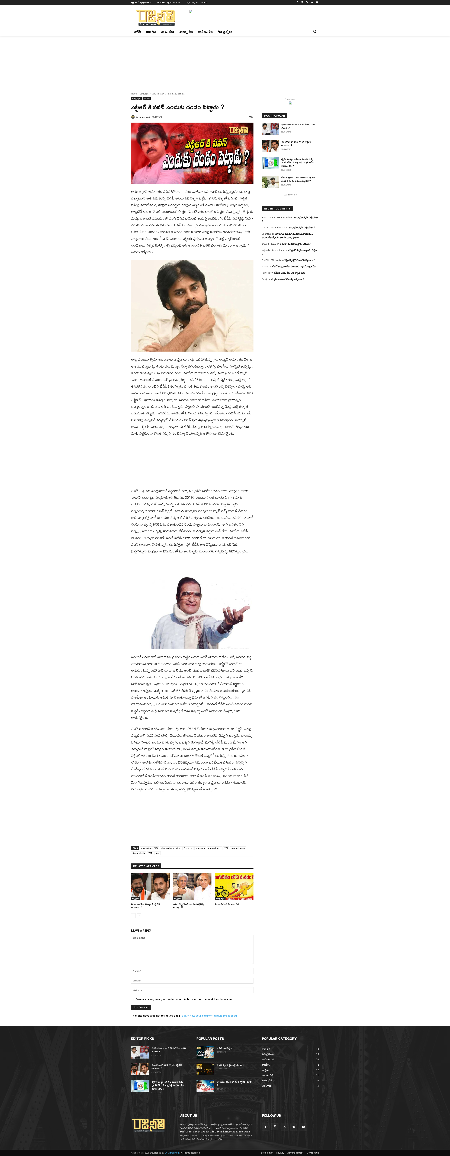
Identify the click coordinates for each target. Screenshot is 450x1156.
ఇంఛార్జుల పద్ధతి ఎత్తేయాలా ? (302, 227)
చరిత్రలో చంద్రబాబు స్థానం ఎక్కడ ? (295, 243)
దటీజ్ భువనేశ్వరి (224, 1048)
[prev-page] (133, 915)
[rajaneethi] (133, 117)
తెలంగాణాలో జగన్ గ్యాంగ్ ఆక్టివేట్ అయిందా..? (145, 905)
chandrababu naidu (170, 848)
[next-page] (139, 915)
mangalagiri (214, 848)
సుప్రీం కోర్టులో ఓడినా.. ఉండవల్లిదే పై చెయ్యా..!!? (188, 905)
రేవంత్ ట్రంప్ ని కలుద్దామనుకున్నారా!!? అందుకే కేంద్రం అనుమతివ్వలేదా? (299, 179)
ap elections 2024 (149, 848)
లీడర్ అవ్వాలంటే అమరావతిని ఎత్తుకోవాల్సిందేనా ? (294, 266)
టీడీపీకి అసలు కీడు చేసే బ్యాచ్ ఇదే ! (289, 272)
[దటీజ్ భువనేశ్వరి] (205, 1052)
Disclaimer (267, 1152)
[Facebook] (297, 3)
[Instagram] (302, 3)
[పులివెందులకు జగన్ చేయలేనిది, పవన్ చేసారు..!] (270, 129)
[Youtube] (317, 3)
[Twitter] (307, 3)
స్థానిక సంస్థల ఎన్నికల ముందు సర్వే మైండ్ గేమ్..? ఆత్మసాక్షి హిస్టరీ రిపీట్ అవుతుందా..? (297, 162)
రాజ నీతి (147, 98)
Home (134, 93)
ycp (157, 853)
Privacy (280, 1152)
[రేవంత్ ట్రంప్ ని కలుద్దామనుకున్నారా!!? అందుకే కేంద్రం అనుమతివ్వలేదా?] (270, 182)
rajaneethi (144, 117)
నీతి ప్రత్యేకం (144, 93)
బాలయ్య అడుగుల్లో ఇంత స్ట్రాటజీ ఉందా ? (234, 1083)
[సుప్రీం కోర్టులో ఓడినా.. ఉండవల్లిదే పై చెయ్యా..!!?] (192, 886)
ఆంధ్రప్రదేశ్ (135, 898)
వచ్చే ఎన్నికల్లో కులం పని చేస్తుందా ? (298, 260)
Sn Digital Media (173, 1152)
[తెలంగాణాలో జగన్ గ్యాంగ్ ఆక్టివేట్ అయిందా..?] (150, 886)
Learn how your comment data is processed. (209, 1015)
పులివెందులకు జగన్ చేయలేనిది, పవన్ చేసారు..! (298, 126)
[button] (314, 31)
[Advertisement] (225, 62)
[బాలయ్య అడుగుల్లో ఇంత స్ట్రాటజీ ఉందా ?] (205, 1086)
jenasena (200, 848)
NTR (226, 848)
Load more (289, 194)
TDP (150, 853)
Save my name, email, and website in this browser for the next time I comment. (184, 999)
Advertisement (295, 1152)
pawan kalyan (238, 848)
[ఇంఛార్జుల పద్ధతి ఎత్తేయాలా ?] (205, 1069)
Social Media (139, 853)
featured (188, 848)
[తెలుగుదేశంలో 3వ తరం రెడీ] (234, 886)
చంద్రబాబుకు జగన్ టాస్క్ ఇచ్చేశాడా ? (287, 279)
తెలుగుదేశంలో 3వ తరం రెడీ (227, 904)
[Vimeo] (312, 3)
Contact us (313, 1152)
